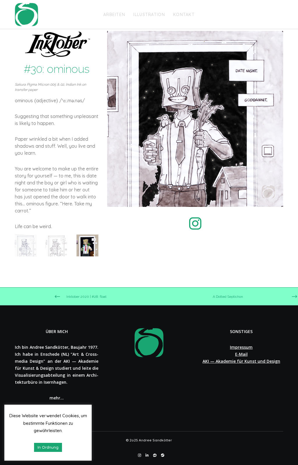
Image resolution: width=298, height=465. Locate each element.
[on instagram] (195, 227)
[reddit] (155, 455)
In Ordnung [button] (48, 447)
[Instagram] (139, 455)
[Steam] (162, 455)
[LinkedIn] (147, 455)
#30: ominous (57, 68)
